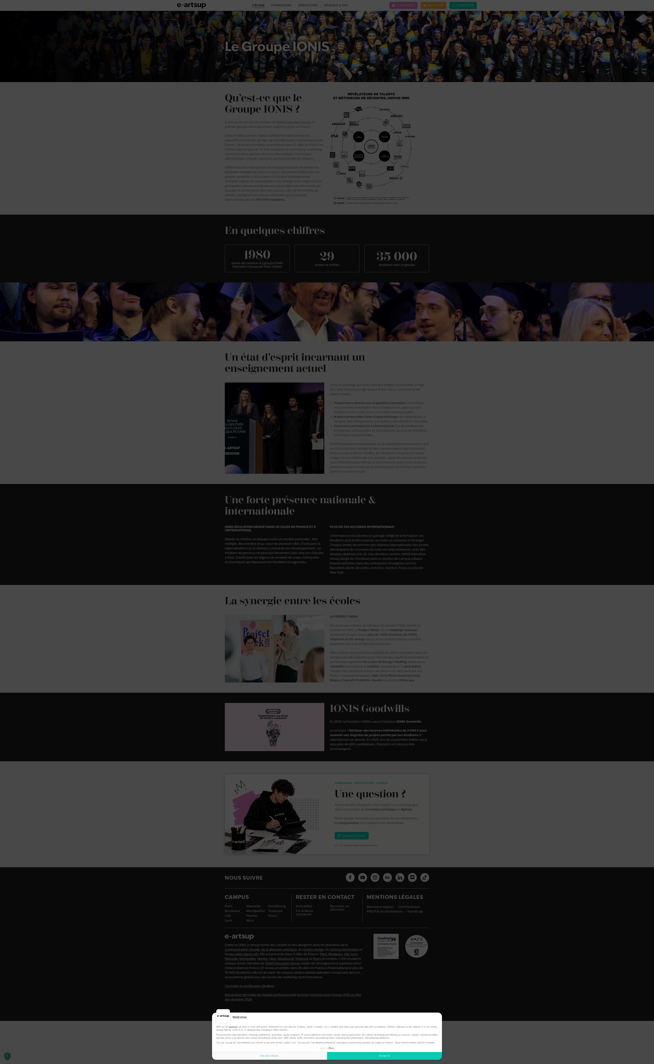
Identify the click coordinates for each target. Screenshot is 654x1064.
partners (233, 1027)
